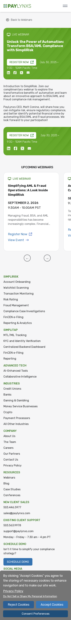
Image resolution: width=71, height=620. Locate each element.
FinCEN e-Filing (13, 317)
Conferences (11, 495)
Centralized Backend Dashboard (24, 346)
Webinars (9, 477)
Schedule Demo (18, 561)
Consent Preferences (35, 613)
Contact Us (10, 459)
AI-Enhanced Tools (15, 370)
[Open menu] (65, 6)
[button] (27, 258)
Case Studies (12, 489)
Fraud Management (16, 305)
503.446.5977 (12, 507)
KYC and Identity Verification (22, 341)
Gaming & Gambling (16, 400)
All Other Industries (16, 424)
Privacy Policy (12, 465)
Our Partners (11, 453)
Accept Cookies (52, 605)
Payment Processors (16, 418)
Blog (6, 483)
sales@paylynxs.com (16, 513)
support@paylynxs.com (18, 531)
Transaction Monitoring (18, 293)
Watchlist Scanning (16, 287)
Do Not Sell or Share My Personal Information (30, 596)
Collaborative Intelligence (20, 376)
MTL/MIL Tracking (15, 335)
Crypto (7, 412)
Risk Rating (10, 299)
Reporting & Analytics (17, 323)
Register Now (19, 62)
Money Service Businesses (20, 406)
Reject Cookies (18, 605)
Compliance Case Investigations (24, 311)
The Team (9, 442)
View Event (16, 240)
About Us (9, 436)
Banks (7, 394)
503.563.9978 (12, 525)
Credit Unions (12, 388)
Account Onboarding (17, 281)
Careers (8, 447)
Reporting (9, 358)
